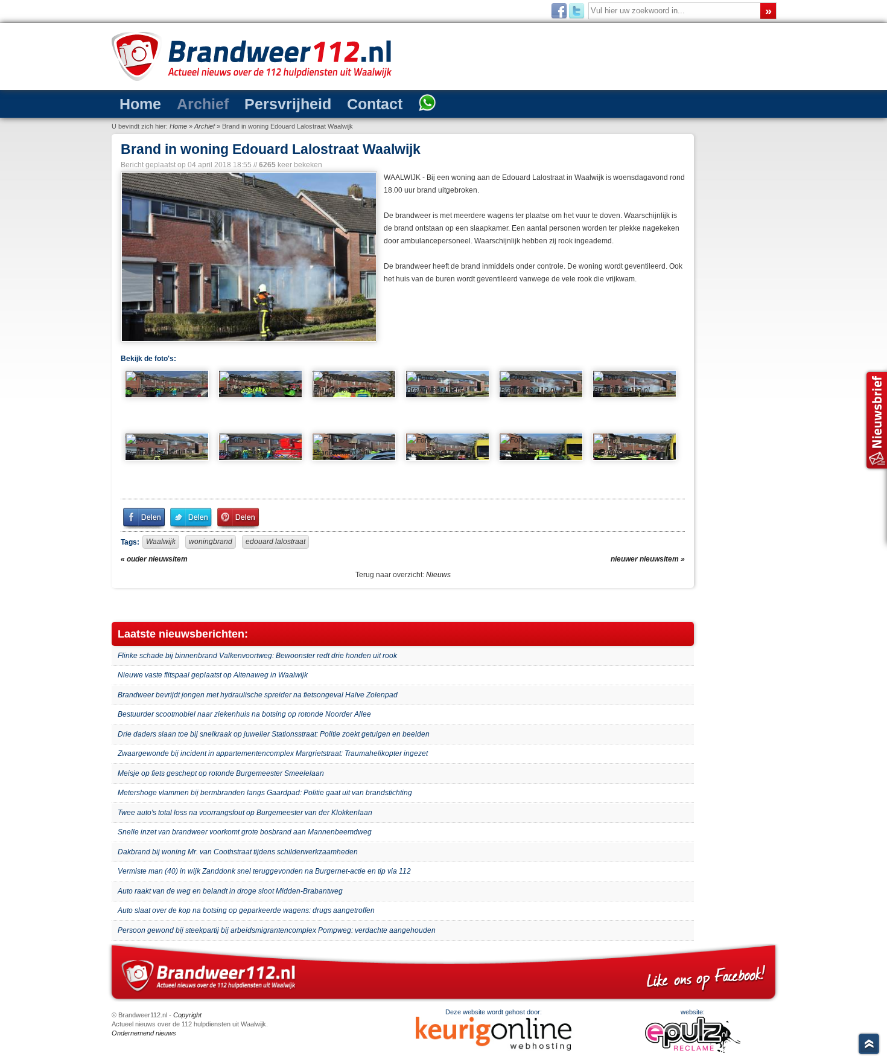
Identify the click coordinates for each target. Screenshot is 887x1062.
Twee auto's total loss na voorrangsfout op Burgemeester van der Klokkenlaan (245, 812)
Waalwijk (161, 541)
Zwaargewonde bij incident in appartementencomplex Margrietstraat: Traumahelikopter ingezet (273, 753)
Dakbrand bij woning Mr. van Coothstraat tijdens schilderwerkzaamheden (238, 852)
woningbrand (210, 541)
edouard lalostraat (275, 541)
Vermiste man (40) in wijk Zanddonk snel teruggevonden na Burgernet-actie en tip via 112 (264, 871)
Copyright (187, 1015)
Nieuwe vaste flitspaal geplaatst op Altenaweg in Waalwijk (213, 675)
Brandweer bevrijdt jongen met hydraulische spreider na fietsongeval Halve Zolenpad (258, 695)
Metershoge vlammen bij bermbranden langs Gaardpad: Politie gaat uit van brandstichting (265, 793)
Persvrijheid (255, 102)
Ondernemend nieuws (144, 1033)
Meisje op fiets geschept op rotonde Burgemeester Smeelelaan (221, 773)
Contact (327, 102)
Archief (185, 102)
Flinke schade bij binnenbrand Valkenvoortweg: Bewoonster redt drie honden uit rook (257, 655)
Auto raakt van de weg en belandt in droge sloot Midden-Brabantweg (230, 891)
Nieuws (438, 575)
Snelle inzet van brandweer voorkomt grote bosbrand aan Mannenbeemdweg (245, 832)
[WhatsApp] (370, 104)
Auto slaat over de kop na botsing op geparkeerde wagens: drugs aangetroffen (246, 910)
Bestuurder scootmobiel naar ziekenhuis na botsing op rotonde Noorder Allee (244, 714)
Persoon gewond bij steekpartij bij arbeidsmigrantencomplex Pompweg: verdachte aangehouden (277, 930)
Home (134, 102)
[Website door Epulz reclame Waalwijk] (692, 1050)
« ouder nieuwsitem (154, 559)
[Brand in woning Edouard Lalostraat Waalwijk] (248, 256)
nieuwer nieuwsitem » (648, 559)
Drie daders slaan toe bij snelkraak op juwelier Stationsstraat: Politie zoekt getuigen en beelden (274, 734)
